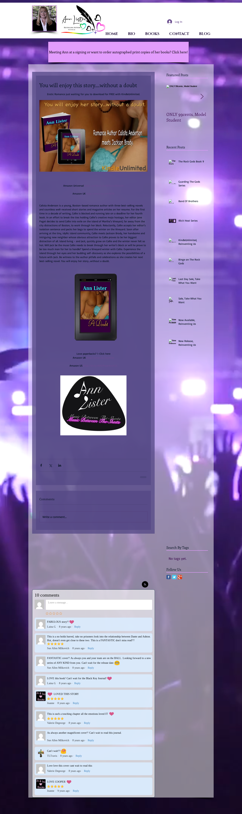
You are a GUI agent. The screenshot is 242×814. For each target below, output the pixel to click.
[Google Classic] (180, 580)
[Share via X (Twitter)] (50, 465)
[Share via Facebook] (41, 465)
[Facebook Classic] (168, 580)
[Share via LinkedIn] (59, 465)
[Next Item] (202, 97)
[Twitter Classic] (174, 580)
